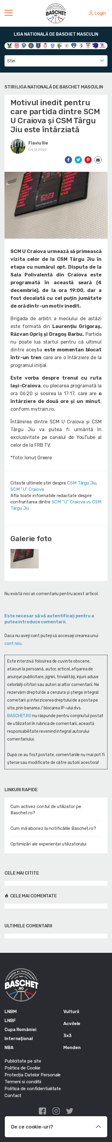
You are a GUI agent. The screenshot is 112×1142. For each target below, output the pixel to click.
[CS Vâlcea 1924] (24, 45)
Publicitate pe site (22, 1061)
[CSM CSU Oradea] (45, 45)
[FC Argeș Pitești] (81, 45)
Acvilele (71, 1023)
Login (100, 13)
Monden (71, 1047)
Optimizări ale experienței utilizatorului (48, 844)
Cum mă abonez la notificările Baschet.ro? (53, 828)
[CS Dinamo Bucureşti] (17, 45)
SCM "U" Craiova (27, 489)
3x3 (67, 1035)
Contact (13, 1095)
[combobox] (56, 61)
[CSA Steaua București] (31, 45)
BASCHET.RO (19, 715)
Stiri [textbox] (11, 61)
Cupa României (20, 1029)
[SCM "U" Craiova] (95, 45)
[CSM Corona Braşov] (38, 45)
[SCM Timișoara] (102, 45)
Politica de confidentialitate (32, 1088)
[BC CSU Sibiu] (10, 45)
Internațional (18, 1038)
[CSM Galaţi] (53, 45)
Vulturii (71, 1011)
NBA (8, 1047)
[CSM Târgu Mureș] (67, 45)
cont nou (13, 643)
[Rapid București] (88, 45)
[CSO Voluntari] (74, 45)
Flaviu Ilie (38, 143)
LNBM (10, 1011)
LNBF (10, 1020)
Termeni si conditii (22, 1081)
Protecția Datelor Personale (32, 1075)
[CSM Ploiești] (60, 45)
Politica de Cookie (22, 1068)
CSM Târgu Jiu (81, 483)
